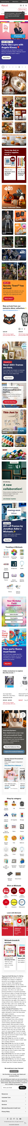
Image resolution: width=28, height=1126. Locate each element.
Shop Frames (8, 377)
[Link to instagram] (11, 1119)
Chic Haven (7, 787)
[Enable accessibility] (25, 1123)
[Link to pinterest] (14, 1119)
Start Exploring (7, 61)
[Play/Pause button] (3, 67)
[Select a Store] (21, 5)
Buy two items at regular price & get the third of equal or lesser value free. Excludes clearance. (13, 1050)
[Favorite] (17, 769)
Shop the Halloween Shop (12, 747)
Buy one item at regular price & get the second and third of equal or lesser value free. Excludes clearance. (13, 1045)
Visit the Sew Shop (10, 402)
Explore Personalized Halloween (14, 751)
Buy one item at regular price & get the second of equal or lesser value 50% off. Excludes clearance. (14, 1034)
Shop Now (8, 540)
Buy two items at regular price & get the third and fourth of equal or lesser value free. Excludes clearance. (13, 1055)
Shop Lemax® (9, 298)
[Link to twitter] (17, 1119)
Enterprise (24, 1)
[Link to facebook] (8, 1119)
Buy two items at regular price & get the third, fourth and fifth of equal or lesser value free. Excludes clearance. (14, 1060)
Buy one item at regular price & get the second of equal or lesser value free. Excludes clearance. (14, 1039)
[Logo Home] (4, 5)
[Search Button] (3, 9)
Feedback (14, 1071)
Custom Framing (5, 1)
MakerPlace (15, 1)
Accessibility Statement (14, 1124)
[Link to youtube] (20, 1119)
